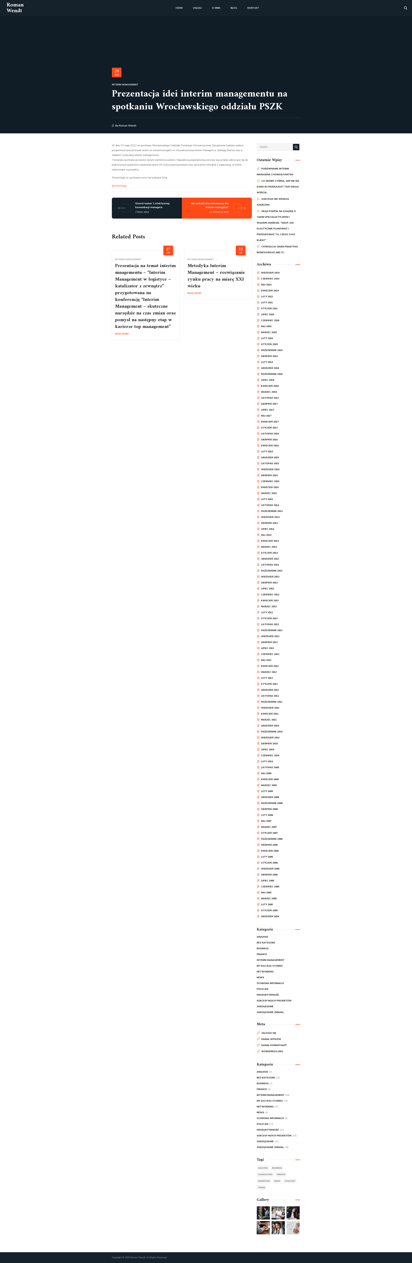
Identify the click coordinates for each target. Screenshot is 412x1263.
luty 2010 (267, 761)
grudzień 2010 (270, 725)
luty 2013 (267, 612)
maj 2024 (266, 284)
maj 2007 (266, 821)
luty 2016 (267, 451)
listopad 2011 (270, 695)
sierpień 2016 (269, 439)
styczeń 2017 (269, 427)
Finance (262, 954)
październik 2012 (271, 630)
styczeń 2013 (269, 618)
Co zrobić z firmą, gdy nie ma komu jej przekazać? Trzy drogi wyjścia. (278, 186)
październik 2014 (271, 511)
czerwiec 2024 (270, 278)
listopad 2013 (270, 564)
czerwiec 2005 (270, 886)
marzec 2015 (269, 493)
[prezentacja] (119, 185)
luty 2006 (267, 856)
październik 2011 (271, 701)
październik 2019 (271, 350)
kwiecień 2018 (270, 386)
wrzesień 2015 (270, 469)
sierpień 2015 (269, 475)
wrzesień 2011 (270, 707)
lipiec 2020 (267, 314)
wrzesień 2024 (270, 272)
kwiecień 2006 (270, 850)
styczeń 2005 (269, 910)
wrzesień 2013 (270, 576)
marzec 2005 (269, 898)
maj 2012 (266, 660)
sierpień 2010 (269, 743)
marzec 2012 (269, 672)
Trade (261, 1187)
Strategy (290, 1181)
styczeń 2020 (269, 344)
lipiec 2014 (267, 529)
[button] (405, 8)
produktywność (268, 994)
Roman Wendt (127, 125)
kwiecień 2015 (270, 487)
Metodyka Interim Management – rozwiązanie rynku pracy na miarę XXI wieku (216, 276)
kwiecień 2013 (270, 600)
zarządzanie (265, 1006)
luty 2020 (267, 338)
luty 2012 (267, 678)
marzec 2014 (269, 546)
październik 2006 (271, 838)
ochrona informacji (270, 983)
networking (265, 971)
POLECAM (262, 989)
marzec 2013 (269, 606)
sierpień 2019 (269, 356)
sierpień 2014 (269, 523)
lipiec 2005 (267, 880)
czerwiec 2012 (270, 654)
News (260, 977)
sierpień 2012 (269, 642)
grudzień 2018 (270, 368)
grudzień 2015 (270, 457)
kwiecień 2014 (270, 541)
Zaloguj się (268, 1033)
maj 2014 (266, 535)
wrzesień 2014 (270, 517)
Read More (122, 333)
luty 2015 (267, 499)
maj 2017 (266, 415)
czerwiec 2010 (270, 755)
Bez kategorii (266, 942)
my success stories (270, 965)
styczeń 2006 (269, 862)
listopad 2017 (270, 397)
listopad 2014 (270, 505)
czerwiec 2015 (270, 481)
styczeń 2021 (269, 308)
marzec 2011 (269, 719)
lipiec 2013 (267, 588)
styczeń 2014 (269, 552)
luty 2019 (267, 362)
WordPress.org (272, 1051)
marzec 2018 (269, 392)
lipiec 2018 (267, 380)
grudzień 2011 (270, 690)
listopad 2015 (270, 463)
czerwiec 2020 (270, 320)
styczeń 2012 (269, 684)
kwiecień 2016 (270, 445)
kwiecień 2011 (270, 713)
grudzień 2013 (270, 558)
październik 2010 (271, 731)
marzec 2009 (269, 785)
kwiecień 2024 (270, 290)
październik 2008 (271, 803)
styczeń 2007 (269, 833)
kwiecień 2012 (270, 666)
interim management (125, 84)
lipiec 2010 (267, 749)
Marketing (264, 1181)
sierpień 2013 (269, 582)
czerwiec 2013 (270, 594)
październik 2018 (271, 374)
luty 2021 (267, 302)
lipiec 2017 (267, 409)
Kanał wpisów (271, 1039)
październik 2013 (271, 570)
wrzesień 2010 (270, 737)
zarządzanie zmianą (270, 1012)
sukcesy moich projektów (274, 1000)
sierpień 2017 (269, 403)
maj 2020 (266, 326)
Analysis (262, 936)
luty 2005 (267, 904)
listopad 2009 (270, 767)
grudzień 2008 (270, 797)
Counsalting (265, 1174)
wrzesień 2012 (270, 636)
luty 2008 (267, 815)
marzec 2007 (269, 827)
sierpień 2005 (269, 874)
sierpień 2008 (269, 809)
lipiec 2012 (267, 648)
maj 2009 (266, 773)
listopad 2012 (270, 624)
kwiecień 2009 (270, 779)
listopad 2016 (270, 433)
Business (263, 948)
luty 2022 (267, 296)
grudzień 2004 (270, 916)
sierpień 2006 (269, 844)
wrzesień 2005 (270, 868)
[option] (145, 295)
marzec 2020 (269, 332)
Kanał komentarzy (274, 1045)
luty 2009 (267, 791)
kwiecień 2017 (270, 421)
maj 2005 (266, 892)
